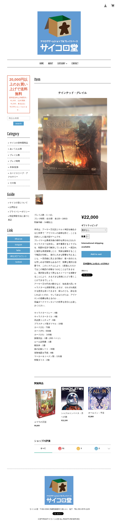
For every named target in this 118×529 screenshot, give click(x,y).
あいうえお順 (16, 149)
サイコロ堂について (18, 202)
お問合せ (13, 207)
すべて (43, 448)
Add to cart (96, 254)
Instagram (18, 244)
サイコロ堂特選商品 (19, 143)
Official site (18, 239)
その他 (13, 183)
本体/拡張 (14, 167)
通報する (84, 271)
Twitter (18, 250)
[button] (62, 63)
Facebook (18, 262)
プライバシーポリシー (19, 211)
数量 (83, 236)
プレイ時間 (15, 161)
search (18, 123)
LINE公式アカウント (18, 256)
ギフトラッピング (89, 225)
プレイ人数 (15, 155)
